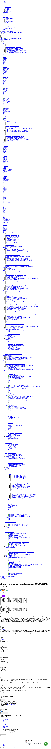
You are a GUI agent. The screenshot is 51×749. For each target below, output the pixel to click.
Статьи (4, 5)
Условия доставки (9, 20)
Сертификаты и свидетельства (11, 26)
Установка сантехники (10, 16)
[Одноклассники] (3, 590)
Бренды (4, 2)
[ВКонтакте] (1, 590)
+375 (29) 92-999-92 (11, 704)
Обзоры (7, 9)
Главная (4, 1)
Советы (7, 10)
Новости (5, 4)
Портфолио (5, 12)
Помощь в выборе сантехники (11, 14)
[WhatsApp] (6, 590)
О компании (5, 22)
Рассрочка (7, 19)
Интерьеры (7, 8)
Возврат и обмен (9, 21)
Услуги (4, 13)
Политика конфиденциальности (12, 27)
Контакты (5, 29)
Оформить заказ (4, 712)
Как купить (5, 17)
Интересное (8, 7)
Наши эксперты (8, 24)
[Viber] (4, 590)
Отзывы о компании (9, 23)
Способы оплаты (9, 18)
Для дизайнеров (8, 11)
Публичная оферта (9, 28)
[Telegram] (8, 590)
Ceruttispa (2, 623)
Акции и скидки (6, 3)
